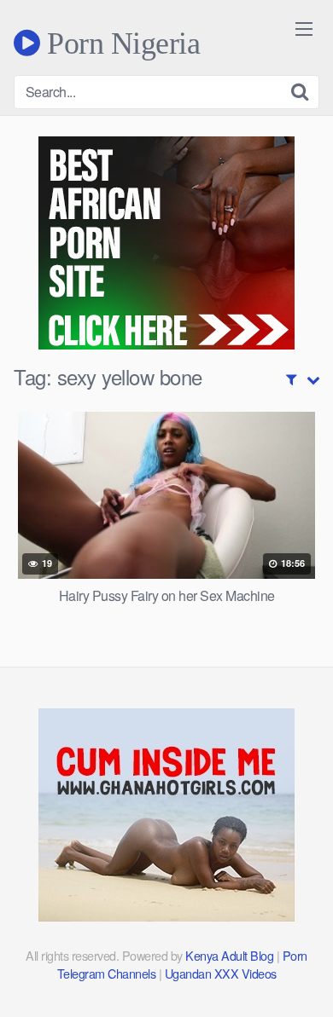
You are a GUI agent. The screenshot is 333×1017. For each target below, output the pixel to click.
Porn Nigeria (120, 42)
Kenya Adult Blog (229, 955)
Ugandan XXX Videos (221, 973)
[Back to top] (303, 979)
